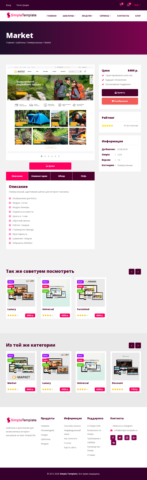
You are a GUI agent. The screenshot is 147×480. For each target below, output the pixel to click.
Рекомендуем (47, 430)
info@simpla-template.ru (126, 430)
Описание (17, 176)
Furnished (83, 309)
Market (11, 383)
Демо (51, 166)
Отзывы (91, 455)
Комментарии (39, 176)
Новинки (45, 425)
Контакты (123, 15)
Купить (121, 92)
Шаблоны (68, 15)
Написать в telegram (123, 425)
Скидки (44, 434)
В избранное (121, 101)
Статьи (67, 443)
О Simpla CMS (93, 425)
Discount (117, 383)
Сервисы (105, 15)
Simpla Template (69, 473)
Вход (8, 5)
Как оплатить (70, 438)
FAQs (83, 176)
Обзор (61, 176)
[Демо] (25, 293)
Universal (48, 309)
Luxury (11, 309)
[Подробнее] (17, 293)
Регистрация (23, 5)
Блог (138, 15)
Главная (51, 15)
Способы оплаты (72, 425)
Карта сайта (70, 447)
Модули (87, 15)
